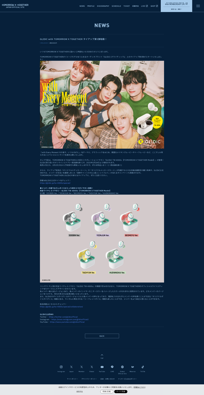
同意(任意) (107, 391)
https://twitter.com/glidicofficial (63, 317)
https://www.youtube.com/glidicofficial (67, 322)
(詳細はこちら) (139, 387)
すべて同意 (120, 391)
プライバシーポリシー (89, 379)
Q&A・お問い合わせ (107, 379)
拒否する (79, 391)
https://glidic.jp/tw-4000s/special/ (55, 183)
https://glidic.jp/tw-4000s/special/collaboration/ (61, 307)
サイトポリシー (72, 379)
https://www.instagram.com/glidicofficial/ (70, 319)
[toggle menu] (198, 6)
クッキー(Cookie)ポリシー (127, 379)
